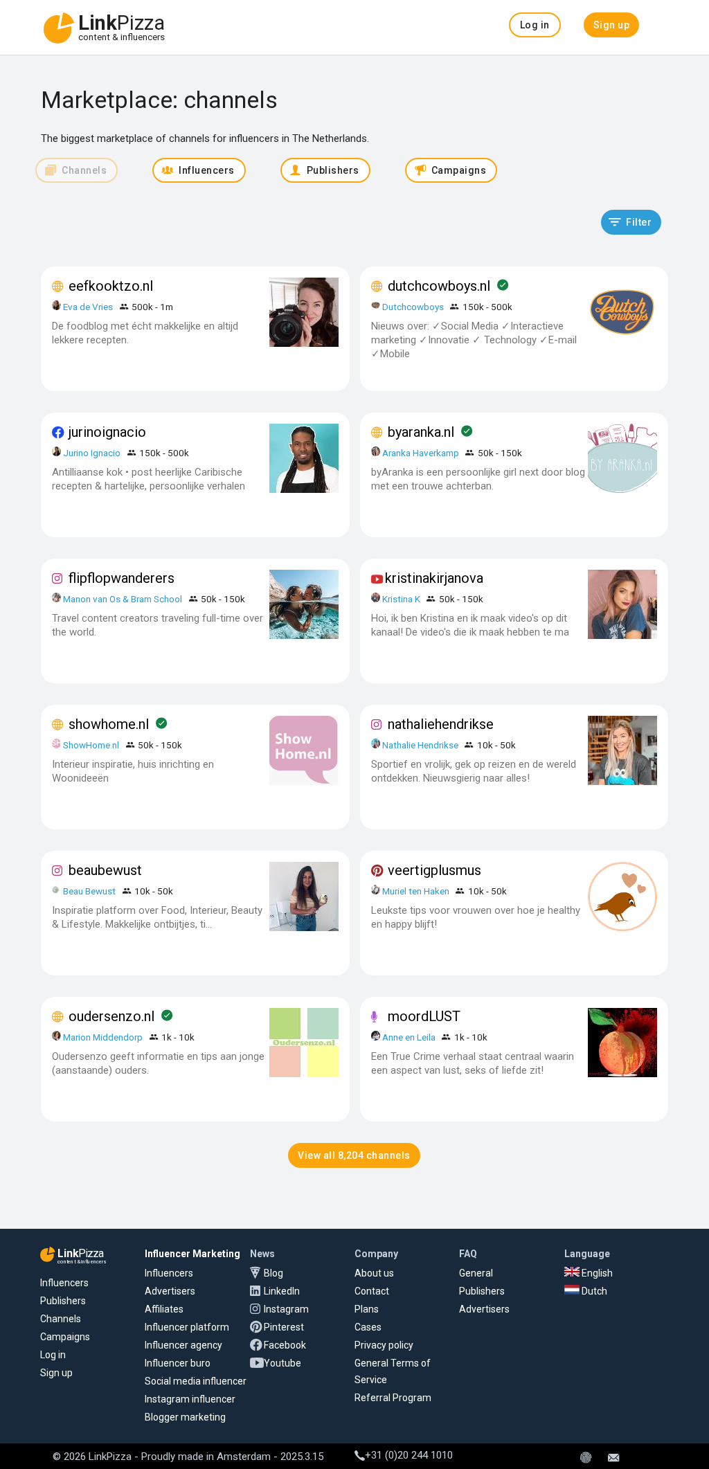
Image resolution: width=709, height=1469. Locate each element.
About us (374, 1273)
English (596, 1273)
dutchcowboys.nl (439, 286)
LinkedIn (282, 1291)
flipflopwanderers (121, 578)
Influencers (64, 1282)
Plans (366, 1309)
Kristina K (401, 598)
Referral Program (392, 1397)
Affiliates (164, 1309)
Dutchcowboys (413, 306)
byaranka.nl (421, 432)
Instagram (286, 1309)
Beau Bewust (89, 890)
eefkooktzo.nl (111, 286)
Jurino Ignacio (91, 452)
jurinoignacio (107, 432)
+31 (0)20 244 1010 (409, 1455)
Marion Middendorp (103, 1037)
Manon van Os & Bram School (122, 598)
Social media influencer (195, 1381)
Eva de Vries (88, 306)
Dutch (593, 1291)
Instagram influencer (190, 1399)
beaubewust (105, 870)
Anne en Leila (410, 1037)
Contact (371, 1291)
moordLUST (424, 1016)
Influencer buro (177, 1363)
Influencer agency (183, 1345)
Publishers (63, 1300)
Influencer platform (187, 1327)
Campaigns (65, 1336)
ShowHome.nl (91, 744)
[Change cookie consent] (585, 1458)
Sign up (56, 1372)
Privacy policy (383, 1345)
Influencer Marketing (192, 1253)
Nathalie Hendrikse (420, 744)
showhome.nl (109, 724)
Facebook (285, 1345)
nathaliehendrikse (441, 724)
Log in (53, 1354)
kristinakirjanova (434, 578)
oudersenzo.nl (111, 1016)
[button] (535, 24)
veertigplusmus (434, 870)
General (476, 1273)
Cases (368, 1327)
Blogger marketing (185, 1417)
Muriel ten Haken (415, 890)
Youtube (282, 1363)
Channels (60, 1318)
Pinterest (284, 1327)
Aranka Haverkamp (420, 452)
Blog (273, 1273)
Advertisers (170, 1291)
